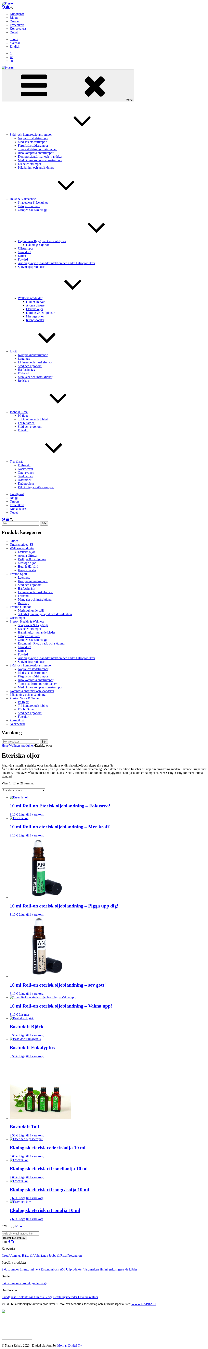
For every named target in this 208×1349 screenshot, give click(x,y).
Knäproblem (26, 483)
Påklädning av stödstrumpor (36, 487)
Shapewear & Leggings (33, 202)
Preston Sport (18, 574)
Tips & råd (16, 461)
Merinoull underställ (31, 610)
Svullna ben (25, 476)
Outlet (14, 32)
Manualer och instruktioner (35, 377)
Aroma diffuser (36, 305)
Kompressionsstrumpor (33, 355)
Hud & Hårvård (36, 301)
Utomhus (15, 1255)
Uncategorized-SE (21, 544)
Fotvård (23, 259)
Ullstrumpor (25, 248)
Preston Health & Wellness (27, 621)
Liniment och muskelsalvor (35, 362)
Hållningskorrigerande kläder (36, 632)
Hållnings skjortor (37, 244)
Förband (23, 373)
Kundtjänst (17, 14)
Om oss (15, 21)
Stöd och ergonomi (30, 366)
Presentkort (17, 25)
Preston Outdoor (20, 607)
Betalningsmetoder (65, 1297)
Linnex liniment (30, 1269)
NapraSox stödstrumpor (33, 138)
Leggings (24, 358)
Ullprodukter (74, 1269)
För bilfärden (26, 423)
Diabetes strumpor (29, 164)
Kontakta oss (18, 28)
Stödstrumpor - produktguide (20, 1283)
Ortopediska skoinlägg (32, 210)
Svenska (15, 43)
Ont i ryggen (26, 472)
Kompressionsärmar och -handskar (40, 156)
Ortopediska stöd (29, 206)
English (15, 46)
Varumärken (91, 1269)
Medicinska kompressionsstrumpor (40, 160)
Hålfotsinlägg (26, 369)
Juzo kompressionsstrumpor (35, 153)
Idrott (13, 351)
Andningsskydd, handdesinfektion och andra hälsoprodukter (56, 263)
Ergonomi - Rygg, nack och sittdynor (41, 643)
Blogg (14, 17)
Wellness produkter (30, 298)
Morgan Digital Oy (69, 1345)
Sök (44, 741)
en (11, 60)
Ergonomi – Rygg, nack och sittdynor (42, 241)
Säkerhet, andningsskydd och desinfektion (45, 614)
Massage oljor (35, 316)
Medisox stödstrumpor (32, 142)
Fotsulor (23, 430)
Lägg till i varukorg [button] (31, 814)
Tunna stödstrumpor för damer (37, 149)
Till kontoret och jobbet (33, 419)
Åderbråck (24, 480)
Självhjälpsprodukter (31, 266)
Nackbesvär (25, 469)
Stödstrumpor (11, 1269)
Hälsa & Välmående (23, 199)
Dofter (22, 255)
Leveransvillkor (88, 1297)
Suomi (14, 39)
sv (11, 57)
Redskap (23, 380)
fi (11, 53)
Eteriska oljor (34, 309)
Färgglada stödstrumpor (33, 145)
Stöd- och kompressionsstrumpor (31, 134)
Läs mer (24, 1014)
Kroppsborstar (35, 320)
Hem (5, 745)
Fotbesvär (24, 465)
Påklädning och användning (36, 167)
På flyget (23, 415)
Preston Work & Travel (24, 698)
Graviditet (24, 252)
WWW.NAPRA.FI (143, 1304)
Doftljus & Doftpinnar (40, 312)
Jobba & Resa (19, 412)
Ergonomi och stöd (53, 1269)
